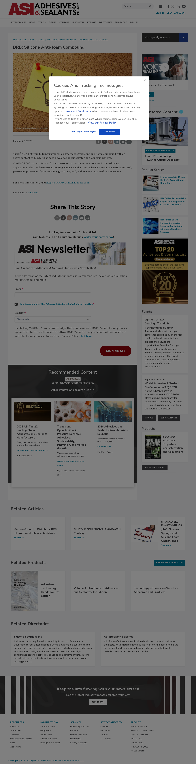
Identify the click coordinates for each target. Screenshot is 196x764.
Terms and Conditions (77, 111)
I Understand (109, 131)
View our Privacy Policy (102, 122)
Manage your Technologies (84, 131)
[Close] (144, 80)
